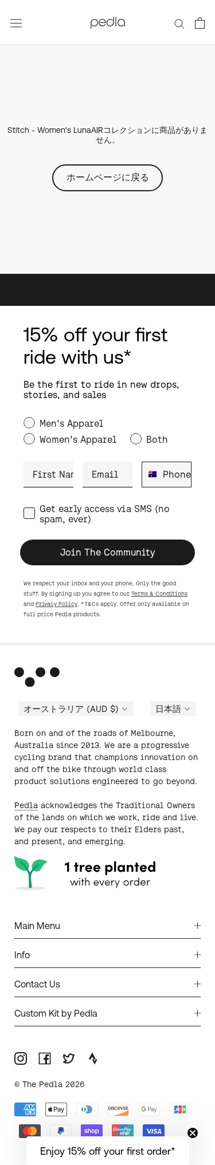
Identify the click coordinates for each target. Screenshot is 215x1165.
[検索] (179, 22)
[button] (107, 1150)
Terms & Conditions (159, 594)
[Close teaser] (192, 1133)
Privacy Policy (56, 604)
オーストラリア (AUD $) (71, 709)
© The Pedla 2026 (49, 1084)
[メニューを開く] (16, 22)
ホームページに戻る (108, 177)
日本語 (168, 709)
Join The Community (107, 552)
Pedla (26, 805)
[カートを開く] (200, 23)
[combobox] (149, 474)
